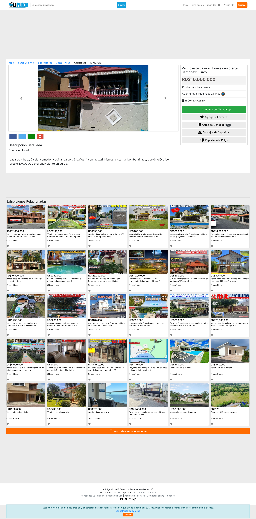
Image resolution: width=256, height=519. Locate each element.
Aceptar (128, 514)
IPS (118, 492)
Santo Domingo (26, 62)
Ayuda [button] (227, 5)
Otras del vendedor (216, 124)
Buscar (121, 5)
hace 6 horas (217, 419)
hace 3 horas (177, 374)
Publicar (242, 5)
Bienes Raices (45, 62)
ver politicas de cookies (128, 511)
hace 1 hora (13, 241)
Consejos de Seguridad (216, 132)
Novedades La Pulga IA (92, 495)
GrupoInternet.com (146, 492)
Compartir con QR (156, 495)
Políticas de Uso (114, 495)
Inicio (11, 62)
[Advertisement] (128, 33)
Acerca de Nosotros (135, 495)
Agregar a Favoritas (216, 117)
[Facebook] (126, 499)
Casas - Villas (63, 62)
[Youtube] (130, 499)
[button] (21, 98)
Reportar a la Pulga (216, 140)
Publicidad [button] (211, 5)
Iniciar (186, 5)
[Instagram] (121, 499)
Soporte (171, 495)
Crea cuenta (197, 5)
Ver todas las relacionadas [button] (129, 431)
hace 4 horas (136, 419)
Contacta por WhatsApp (216, 109)
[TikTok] (134, 499)
